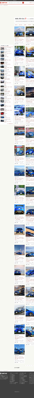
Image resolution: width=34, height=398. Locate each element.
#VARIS (21, 40)
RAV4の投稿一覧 (21, 374)
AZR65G (8, 67)
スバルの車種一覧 (12, 378)
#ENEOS (20, 179)
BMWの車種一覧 (12, 381)
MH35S (10, 121)
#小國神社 (29, 180)
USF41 (5, 83)
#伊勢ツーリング (30, 101)
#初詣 (17, 358)
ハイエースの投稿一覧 (22, 379)
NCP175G (5, 78)
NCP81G (8, 78)
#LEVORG (18, 299)
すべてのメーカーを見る (13, 383)
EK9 (4, 71)
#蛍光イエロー (17, 58)
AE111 (5, 102)
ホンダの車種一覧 (12, 376)
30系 (8, 98)
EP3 (6, 71)
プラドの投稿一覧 (21, 378)
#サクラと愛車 (22, 99)
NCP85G (5, 79)
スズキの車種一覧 (12, 379)
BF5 (8, 49)
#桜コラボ (18, 40)
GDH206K (5, 91)
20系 (6, 98)
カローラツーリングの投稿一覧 (23, 381)
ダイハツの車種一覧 (12, 380)
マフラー (29, 24)
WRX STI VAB (17, 57)
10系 (5, 98)
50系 (10, 98)
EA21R (7, 56)
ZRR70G (11, 67)
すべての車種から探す (10, 123)
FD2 (8, 71)
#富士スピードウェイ (19, 139)
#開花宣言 (18, 99)
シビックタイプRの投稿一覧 (23, 376)
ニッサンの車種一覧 (12, 375)
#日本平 (18, 179)
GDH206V (8, 91)
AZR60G (5, 67)
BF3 (4, 49)
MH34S (8, 121)
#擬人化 (21, 299)
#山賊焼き (18, 159)
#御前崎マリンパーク (30, 320)
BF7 (9, 49)
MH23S (5, 121)
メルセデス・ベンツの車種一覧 (14, 382)
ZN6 (4, 114)
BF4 (6, 49)
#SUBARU (31, 200)
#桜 (28, 141)
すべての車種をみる (22, 383)
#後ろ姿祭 (18, 80)
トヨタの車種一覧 (12, 374)
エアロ (25, 24)
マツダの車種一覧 (12, 377)
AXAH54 (5, 87)
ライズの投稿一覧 (21, 377)
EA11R (5, 56)
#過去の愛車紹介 (18, 219)
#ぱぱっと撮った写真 (19, 279)
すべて (16, 24)
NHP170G (8, 79)
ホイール (20, 24)
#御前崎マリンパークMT (20, 238)
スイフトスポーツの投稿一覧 (23, 375)
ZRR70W (5, 68)
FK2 (9, 71)
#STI (28, 200)
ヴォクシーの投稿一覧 (22, 380)
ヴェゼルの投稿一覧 (22, 382)
